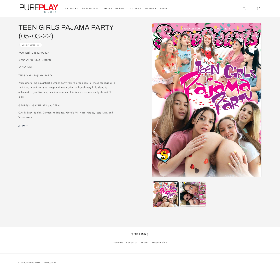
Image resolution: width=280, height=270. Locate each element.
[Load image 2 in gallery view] (193, 194)
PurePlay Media (33, 262)
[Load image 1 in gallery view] (166, 194)
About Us (118, 242)
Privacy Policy (159, 242)
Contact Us (132, 242)
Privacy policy (50, 262)
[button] (72, 8)
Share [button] (25, 125)
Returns (144, 242)
